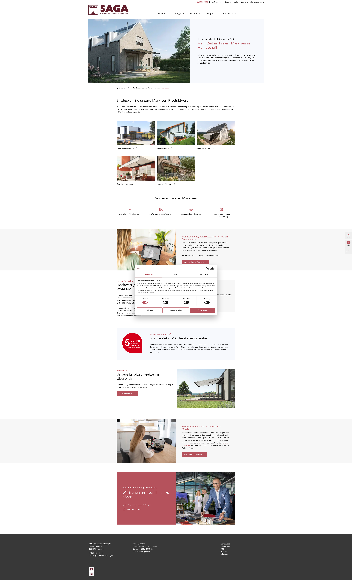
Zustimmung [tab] (148, 274)
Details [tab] (176, 274)
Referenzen (195, 13)
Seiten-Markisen (163, 148)
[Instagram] (91, 574)
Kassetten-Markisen (164, 184)
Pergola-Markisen (204, 148)
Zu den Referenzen (126, 393)
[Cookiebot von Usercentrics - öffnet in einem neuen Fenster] (207, 268)
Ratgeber (179, 13)
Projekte (211, 13)
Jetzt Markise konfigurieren (194, 262)
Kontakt (228, 2)
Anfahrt (235, 2)
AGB (222, 549)
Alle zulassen (202, 310)
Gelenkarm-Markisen (125, 184)
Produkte (162, 13)
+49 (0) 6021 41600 (201, 2)
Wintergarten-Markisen (125, 148)
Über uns (244, 2)
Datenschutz (226, 546)
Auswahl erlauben (176, 310)
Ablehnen (150, 310)
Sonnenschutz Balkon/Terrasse (148, 88)
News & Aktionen (215, 2)
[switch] (165, 302)
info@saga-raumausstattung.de (139, 505)
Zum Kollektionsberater (193, 454)
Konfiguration (229, 13)
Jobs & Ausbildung (257, 2)
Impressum (225, 544)
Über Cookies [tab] (203, 274)
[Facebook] (91, 569)
